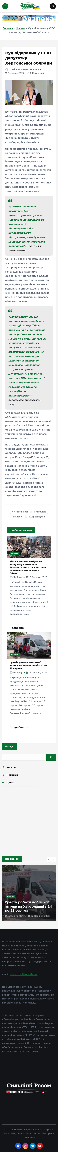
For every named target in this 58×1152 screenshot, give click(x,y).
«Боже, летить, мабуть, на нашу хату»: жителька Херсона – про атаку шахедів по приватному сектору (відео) (28, 567)
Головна (8, 28)
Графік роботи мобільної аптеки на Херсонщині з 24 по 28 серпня (28, 665)
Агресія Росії (21, 512)
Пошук (9, 746)
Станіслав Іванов (18, 69)
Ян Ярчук (18, 577)
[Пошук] (51, 757)
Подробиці (17, 627)
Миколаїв (40, 512)
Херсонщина (37, 517)
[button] (49, 859)
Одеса (10, 782)
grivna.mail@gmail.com (23, 974)
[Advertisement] (29, 820)
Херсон (19, 517)
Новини (20, 28)
